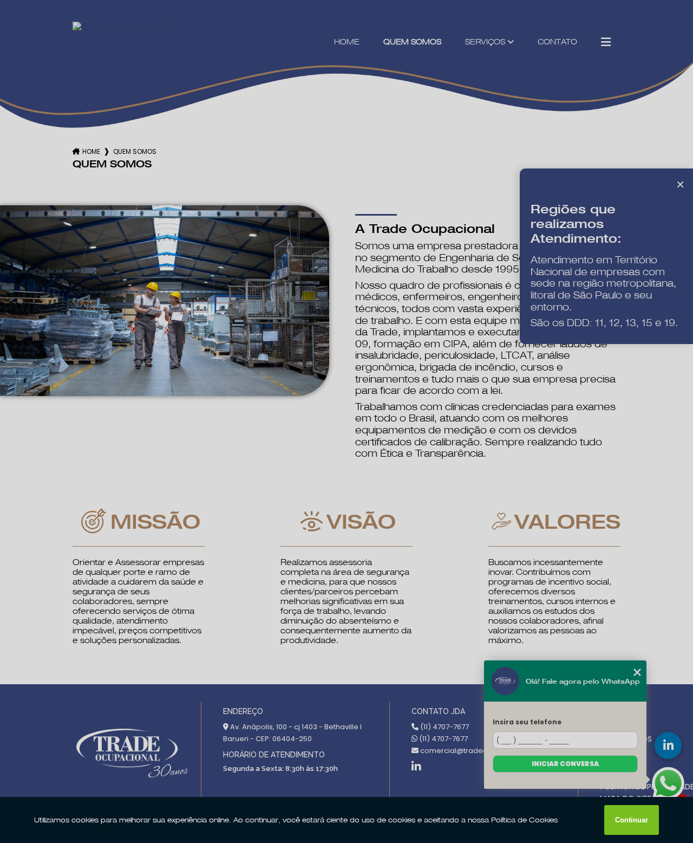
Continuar (631, 820)
